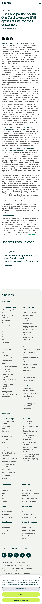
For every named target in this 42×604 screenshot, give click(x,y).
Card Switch (27, 370)
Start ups (5, 439)
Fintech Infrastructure (31, 386)
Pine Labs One (7, 326)
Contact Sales (27, 528)
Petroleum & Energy (9, 464)
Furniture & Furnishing (10, 461)
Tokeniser (26, 318)
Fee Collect (27, 332)
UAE (25, 548)
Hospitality (6, 470)
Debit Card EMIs (7, 517)
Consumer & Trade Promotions (9, 380)
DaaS (4, 363)
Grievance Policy (8, 568)
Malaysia (14, 548)
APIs (3, 533)
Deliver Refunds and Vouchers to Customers (30, 438)
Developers (6, 528)
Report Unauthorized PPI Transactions (16, 574)
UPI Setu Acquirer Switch (29, 353)
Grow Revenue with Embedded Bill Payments (30, 449)
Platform (5, 530)
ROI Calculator (27, 496)
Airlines (4, 478)
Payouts (26, 321)
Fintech (4, 434)
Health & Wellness (8, 453)
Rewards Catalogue (9, 366)
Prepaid (5, 347)
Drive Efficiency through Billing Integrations (31, 455)
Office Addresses (28, 533)
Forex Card (6, 372)
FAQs (24, 539)
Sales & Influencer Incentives (8, 385)
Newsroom (6, 496)
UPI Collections (28, 396)
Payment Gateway (29, 310)
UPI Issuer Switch (29, 378)
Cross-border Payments (28, 339)
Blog (24, 512)
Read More (8, 265)
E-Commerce (7, 437)
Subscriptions (28, 324)
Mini (3, 340)
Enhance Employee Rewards (29, 443)
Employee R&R (7, 392)
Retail (4, 450)
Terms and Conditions (10, 565)
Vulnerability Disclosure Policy (27, 568)
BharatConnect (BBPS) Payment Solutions (31, 390)
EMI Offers (5, 514)
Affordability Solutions (10, 310)
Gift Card (5, 352)
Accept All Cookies (21, 600)
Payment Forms (28, 329)
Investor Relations (29, 517)
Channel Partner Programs (8, 376)
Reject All (21, 594)
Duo (3, 334)
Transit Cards (7, 361)
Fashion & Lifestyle (8, 472)
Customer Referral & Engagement (9, 395)
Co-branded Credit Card (30, 374)
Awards (4, 493)
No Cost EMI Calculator (30, 493)
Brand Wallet (6, 350)
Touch (4, 329)
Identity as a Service (30, 393)
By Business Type (8, 419)
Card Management (30, 367)
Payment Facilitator (30, 365)
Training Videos (28, 514)
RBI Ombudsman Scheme (11, 571)
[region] (21, 589)
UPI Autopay (27, 408)
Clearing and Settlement (27, 361)
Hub (3, 337)
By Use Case (27, 419)
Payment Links (28, 315)
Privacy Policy (7, 563)
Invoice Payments (28, 536)
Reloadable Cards (8, 358)
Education (5, 456)
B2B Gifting (6, 369)
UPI (3, 313)
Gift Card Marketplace (10, 389)
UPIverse (26, 335)
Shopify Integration (30, 327)
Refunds (5, 355)
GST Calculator (28, 490)
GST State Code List (29, 499)
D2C (3, 442)
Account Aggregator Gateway (30, 400)
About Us (5, 490)
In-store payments (9, 307)
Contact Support (28, 530)
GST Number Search (29, 501)
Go (3, 331)
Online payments (29, 307)
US (34, 548)
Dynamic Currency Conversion (8, 316)
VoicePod (5, 342)
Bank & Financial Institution (8, 422)
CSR (3, 499)
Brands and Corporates (6, 427)
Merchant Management (31, 357)
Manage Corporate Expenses (30, 432)
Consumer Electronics (10, 459)
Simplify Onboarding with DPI (30, 427)
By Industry (6, 447)
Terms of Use (19, 563)
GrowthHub (6, 320)
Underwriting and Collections (29, 405)
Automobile (6, 475)
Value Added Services (10, 323)
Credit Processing (29, 347)
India (3, 548)
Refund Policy (25, 565)
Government (6, 431)
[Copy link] (11, 38)
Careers (5, 501)
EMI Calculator (7, 512)
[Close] (39, 577)
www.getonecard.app (26, 234)
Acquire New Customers (27, 422)
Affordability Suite (29, 313)
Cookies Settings (21, 589)
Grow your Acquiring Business (30, 460)
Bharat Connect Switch (31, 350)
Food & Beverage (8, 467)
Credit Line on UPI (29, 381)
